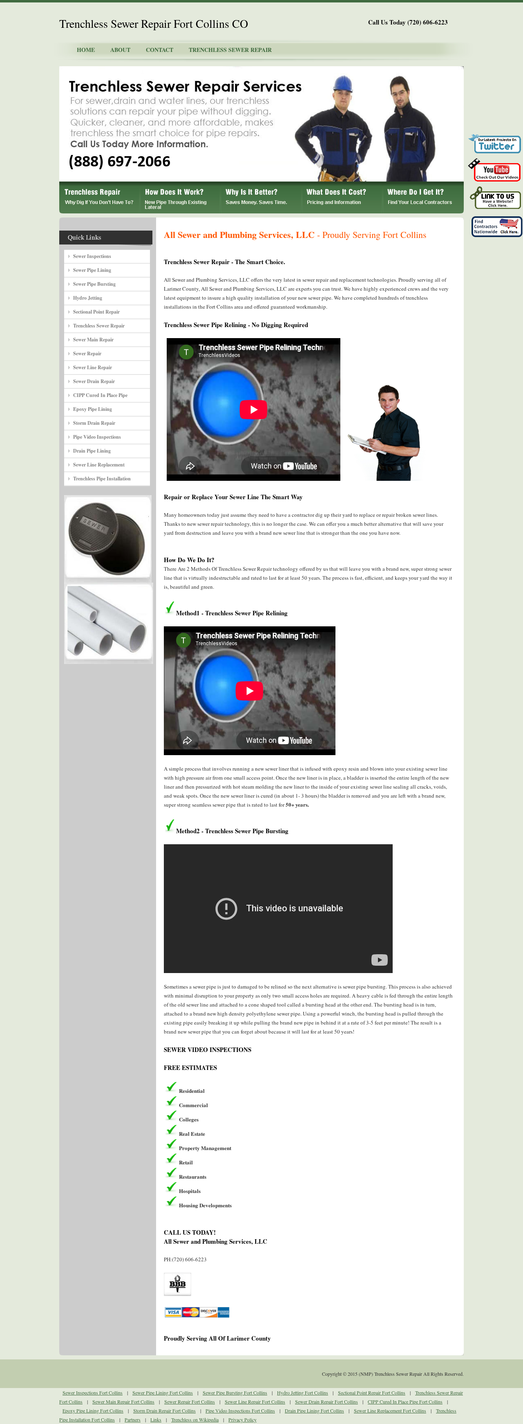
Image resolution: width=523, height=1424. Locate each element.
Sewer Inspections (92, 256)
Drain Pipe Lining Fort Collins (314, 1410)
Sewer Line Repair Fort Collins (255, 1401)
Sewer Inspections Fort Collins (93, 1392)
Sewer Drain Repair (94, 381)
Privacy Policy (242, 1419)
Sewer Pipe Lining (92, 270)
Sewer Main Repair (93, 339)
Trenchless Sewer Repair (99, 325)
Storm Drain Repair (94, 422)
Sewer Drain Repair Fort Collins (326, 1401)
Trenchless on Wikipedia (195, 1419)
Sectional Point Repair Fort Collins (371, 1392)
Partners (133, 1419)
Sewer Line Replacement (99, 464)
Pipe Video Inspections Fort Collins (240, 1410)
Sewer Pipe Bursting (94, 283)
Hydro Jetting (87, 297)
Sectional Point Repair (96, 311)
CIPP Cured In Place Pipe (100, 395)
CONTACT (159, 49)
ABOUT (120, 49)
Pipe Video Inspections (97, 436)
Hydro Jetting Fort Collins (302, 1392)
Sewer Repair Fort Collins (189, 1401)
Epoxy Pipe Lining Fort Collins (93, 1410)
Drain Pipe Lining (92, 450)
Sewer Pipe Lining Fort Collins (162, 1392)
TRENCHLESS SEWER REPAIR (230, 49)
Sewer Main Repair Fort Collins (123, 1401)
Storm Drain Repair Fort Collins (164, 1410)
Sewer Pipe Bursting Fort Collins (235, 1392)
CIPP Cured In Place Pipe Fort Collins (405, 1401)
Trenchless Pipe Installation (102, 478)
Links (155, 1419)
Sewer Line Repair (92, 367)
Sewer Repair (87, 353)
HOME (86, 49)
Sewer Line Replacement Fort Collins (390, 1410)
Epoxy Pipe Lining (92, 409)
